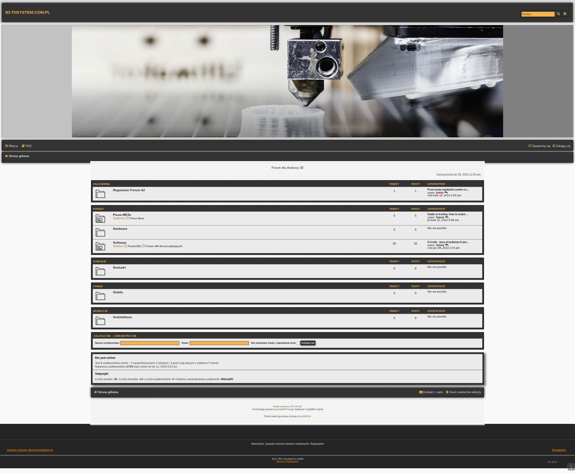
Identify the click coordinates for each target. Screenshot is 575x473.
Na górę (552, 461)
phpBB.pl (306, 416)
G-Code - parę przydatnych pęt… (448, 242)
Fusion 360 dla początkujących (164, 246)
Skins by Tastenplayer (287, 461)
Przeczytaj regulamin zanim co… (448, 189)
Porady (98, 209)
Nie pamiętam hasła (262, 343)
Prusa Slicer (137, 218)
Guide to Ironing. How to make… (447, 214)
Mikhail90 (227, 379)
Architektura (122, 317)
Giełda (118, 292)
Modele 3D (100, 311)
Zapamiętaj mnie (286, 343)
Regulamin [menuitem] (559, 450)
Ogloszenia (101, 184)
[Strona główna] (287, 81)
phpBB (280, 409)
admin (440, 192)
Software (119, 242)
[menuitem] (26, 146)
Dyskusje (99, 261)
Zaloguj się (102, 336)
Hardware (120, 228)
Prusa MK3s (122, 215)
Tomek (440, 217)
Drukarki (119, 267)
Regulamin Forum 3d (129, 190)
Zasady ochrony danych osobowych (30, 450)
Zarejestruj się (125, 336)
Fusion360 (134, 246)
